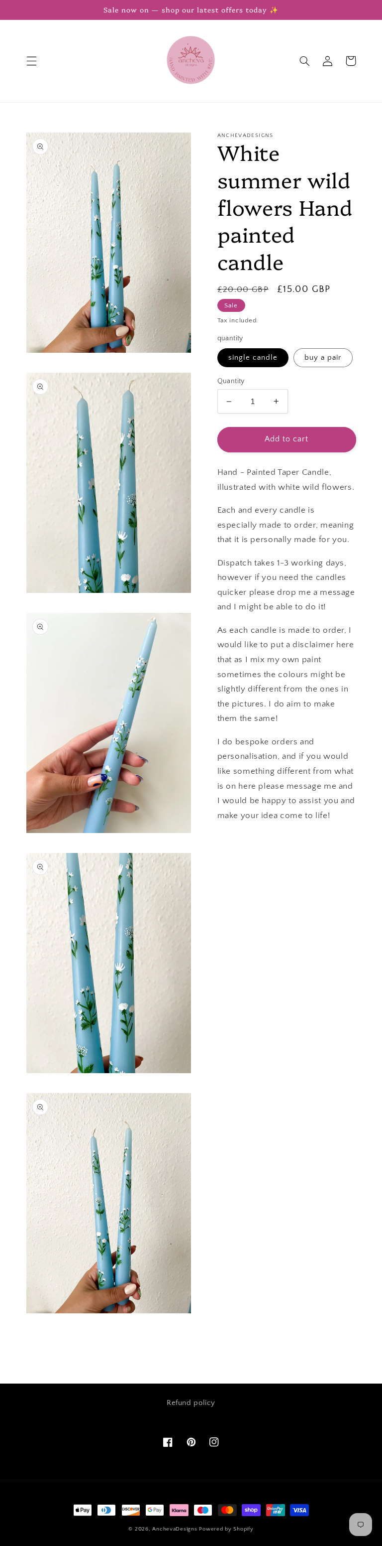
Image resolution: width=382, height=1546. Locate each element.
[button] (31, 60)
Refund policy (191, 1403)
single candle (253, 358)
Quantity (231, 381)
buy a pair (323, 358)
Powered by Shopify (226, 1529)
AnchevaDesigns (174, 1529)
